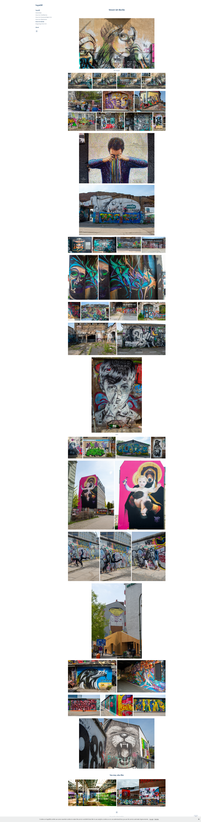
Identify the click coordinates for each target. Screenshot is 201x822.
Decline (157, 819)
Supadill (37, 10)
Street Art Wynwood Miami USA (43, 17)
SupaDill (38, 5)
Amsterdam (38, 13)
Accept (151, 819)
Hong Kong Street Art (41, 24)
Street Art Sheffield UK (41, 15)
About (37, 27)
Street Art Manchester (41, 19)
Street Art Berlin (39, 21)
